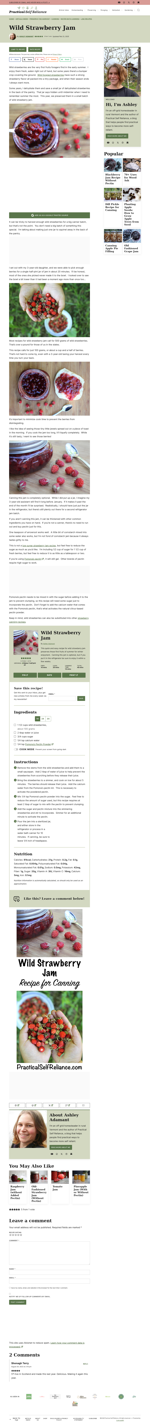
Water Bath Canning (70, 19)
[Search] (138, 10)
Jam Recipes (86, 19)
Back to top (16, 1419)
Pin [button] (24, 675)
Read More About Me (60, 1147)
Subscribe (93, 1418)
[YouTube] (119, 2)
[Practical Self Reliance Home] (27, 10)
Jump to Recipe (18, 49)
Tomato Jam (57, 1188)
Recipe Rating (15, 1232)
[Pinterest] (133, 2)
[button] (35, 36)
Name (12, 1269)
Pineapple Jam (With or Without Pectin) (81, 1191)
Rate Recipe (35, 49)
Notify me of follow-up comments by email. (30, 1296)
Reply (85, 1364)
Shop (45, 1418)
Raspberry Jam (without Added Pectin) (17, 1192)
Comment (14, 1240)
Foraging (104, 10)
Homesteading (77, 10)
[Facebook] (124, 2)
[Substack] (138, 2)
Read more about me (117, 136)
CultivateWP (120, 1420)
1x (37, 719)
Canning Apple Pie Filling (111, 248)
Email (52, 694)
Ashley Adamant (26, 36)
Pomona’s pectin (32, 559)
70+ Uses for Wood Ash (130, 177)
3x (48, 719)
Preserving (92, 10)
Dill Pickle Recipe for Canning (112, 207)
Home (11, 19)
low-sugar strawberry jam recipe (39, 545)
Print (73, 675)
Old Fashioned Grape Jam (131, 248)
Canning (55, 19)
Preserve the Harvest (40, 19)
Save (81, 698)
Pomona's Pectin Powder (38, 744)
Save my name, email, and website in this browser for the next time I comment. (39, 1288)
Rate (49, 675)
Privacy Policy (57, 54)
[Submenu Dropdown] (85, 10)
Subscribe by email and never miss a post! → (29, 2)
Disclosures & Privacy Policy (59, 1419)
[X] (128, 2)
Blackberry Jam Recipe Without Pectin (112, 179)
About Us (37, 1419)
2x (43, 719)
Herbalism (116, 10)
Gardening (129, 10)
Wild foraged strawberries (50, 75)
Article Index (64, 10)
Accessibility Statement (78, 1419)
